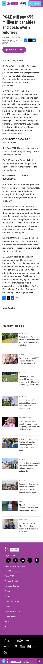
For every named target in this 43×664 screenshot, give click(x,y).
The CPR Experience (12, 571)
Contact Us (9, 596)
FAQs (7, 621)
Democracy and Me (12, 601)
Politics (22, 480)
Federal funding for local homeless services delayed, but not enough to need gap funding (29, 488)
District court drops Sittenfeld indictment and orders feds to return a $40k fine (29, 527)
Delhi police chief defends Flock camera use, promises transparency (28, 404)
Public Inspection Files (13, 611)
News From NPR (25, 418)
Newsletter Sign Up (12, 586)
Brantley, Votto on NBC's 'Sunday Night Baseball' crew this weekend (29, 361)
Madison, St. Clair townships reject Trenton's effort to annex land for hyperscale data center (29, 381)
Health (21, 501)
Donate (35, 4)
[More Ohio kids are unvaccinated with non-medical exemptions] (10, 506)
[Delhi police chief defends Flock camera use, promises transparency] (10, 401)
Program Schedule (11, 581)
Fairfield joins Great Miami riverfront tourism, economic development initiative (29, 341)
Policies (7, 606)
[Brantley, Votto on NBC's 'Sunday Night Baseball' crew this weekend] (10, 359)
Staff (6, 626)
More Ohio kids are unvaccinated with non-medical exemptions (29, 508)
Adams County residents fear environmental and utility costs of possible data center (29, 466)
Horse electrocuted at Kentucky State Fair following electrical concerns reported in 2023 (28, 444)
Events (7, 591)
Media (21, 354)
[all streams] (40, 661)
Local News (23, 333)
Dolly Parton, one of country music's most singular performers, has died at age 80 (29, 425)
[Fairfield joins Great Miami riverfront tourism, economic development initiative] (10, 338)
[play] (3, 661)
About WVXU (9, 576)
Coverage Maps (10, 616)
